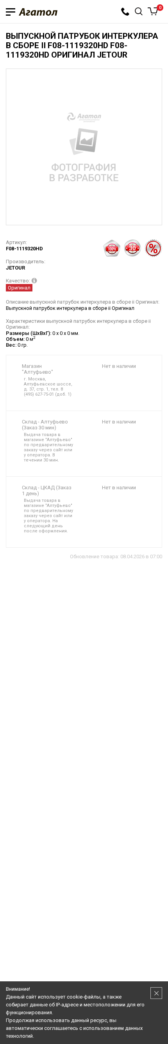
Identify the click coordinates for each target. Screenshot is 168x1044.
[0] (153, 11)
